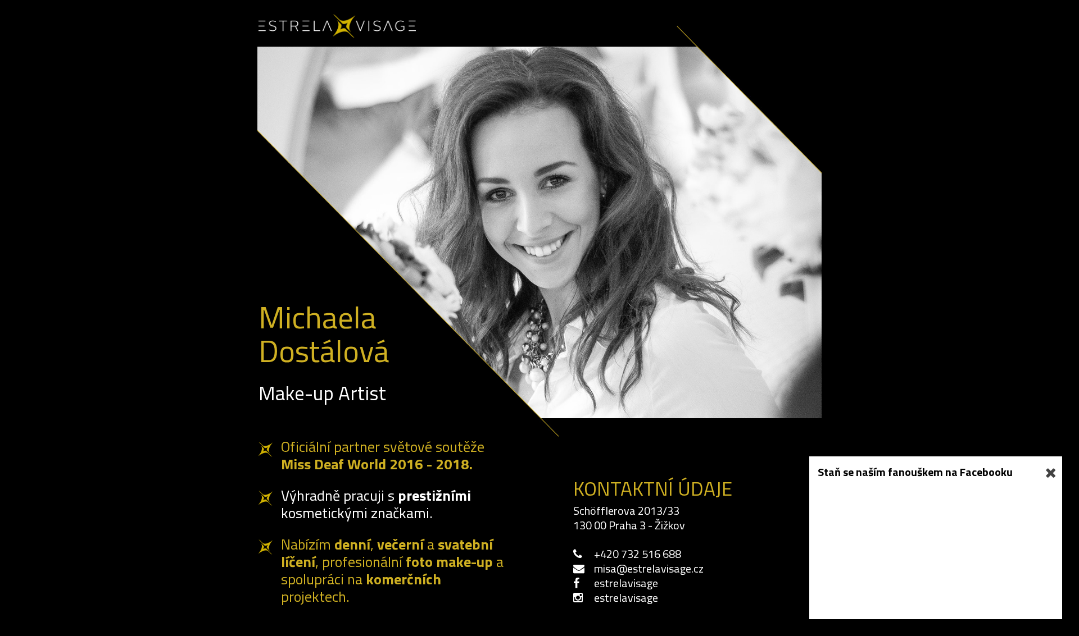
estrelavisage (626, 583)
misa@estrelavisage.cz (649, 568)
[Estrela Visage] (337, 33)
